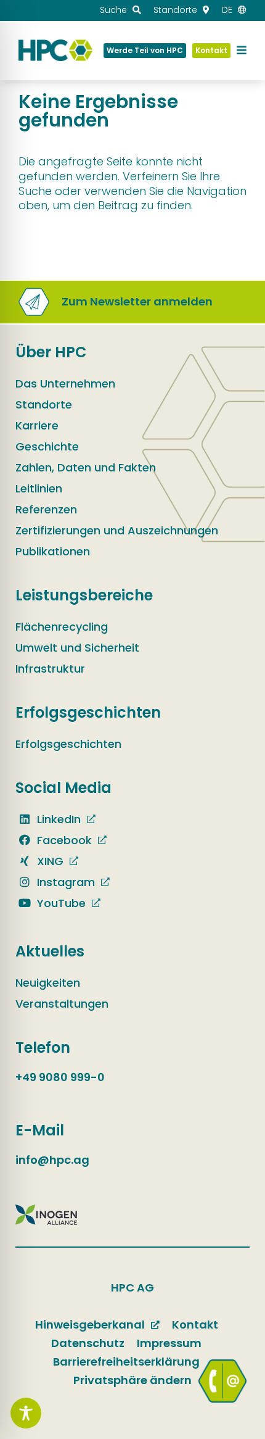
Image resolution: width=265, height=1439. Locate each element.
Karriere (37, 425)
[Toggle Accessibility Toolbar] (26, 1413)
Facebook (63, 840)
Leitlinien (38, 488)
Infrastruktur (50, 668)
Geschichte (47, 446)
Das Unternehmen (65, 383)
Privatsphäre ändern (132, 1380)
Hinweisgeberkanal (90, 1324)
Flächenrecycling (61, 626)
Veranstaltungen (61, 1003)
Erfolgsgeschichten (68, 744)
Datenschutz (87, 1343)
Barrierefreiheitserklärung (126, 1361)
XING (48, 861)
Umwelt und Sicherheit (77, 647)
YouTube (60, 903)
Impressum (169, 1343)
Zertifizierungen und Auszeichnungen (116, 530)
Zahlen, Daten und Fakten (85, 467)
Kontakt (195, 1324)
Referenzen (46, 509)
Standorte (43, 404)
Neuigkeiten (47, 982)
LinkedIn (57, 819)
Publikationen (52, 551)
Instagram (64, 882)
